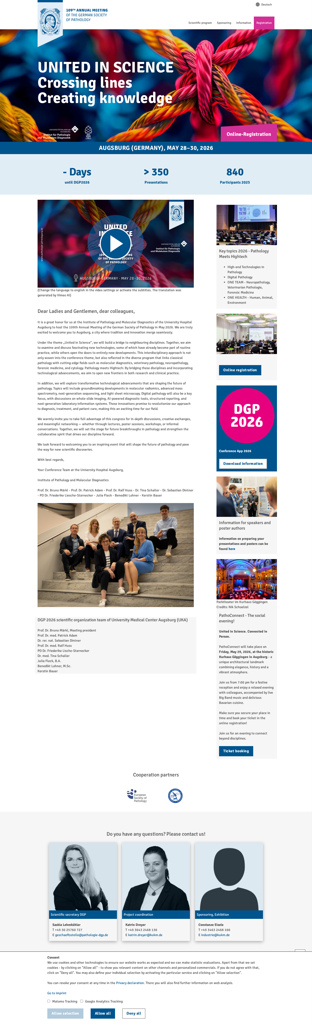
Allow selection (65, 1013)
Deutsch (266, 4)
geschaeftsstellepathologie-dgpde (81, 935)
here (232, 549)
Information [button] (243, 23)
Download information (243, 463)
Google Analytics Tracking (104, 1001)
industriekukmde (215, 935)
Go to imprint (56, 993)
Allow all (103, 1013)
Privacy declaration (130, 983)
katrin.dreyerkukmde (145, 935)
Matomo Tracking (64, 1001)
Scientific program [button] (200, 23)
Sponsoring (224, 23)
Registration (264, 23)
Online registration (240, 370)
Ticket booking (236, 751)
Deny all (133, 1013)
